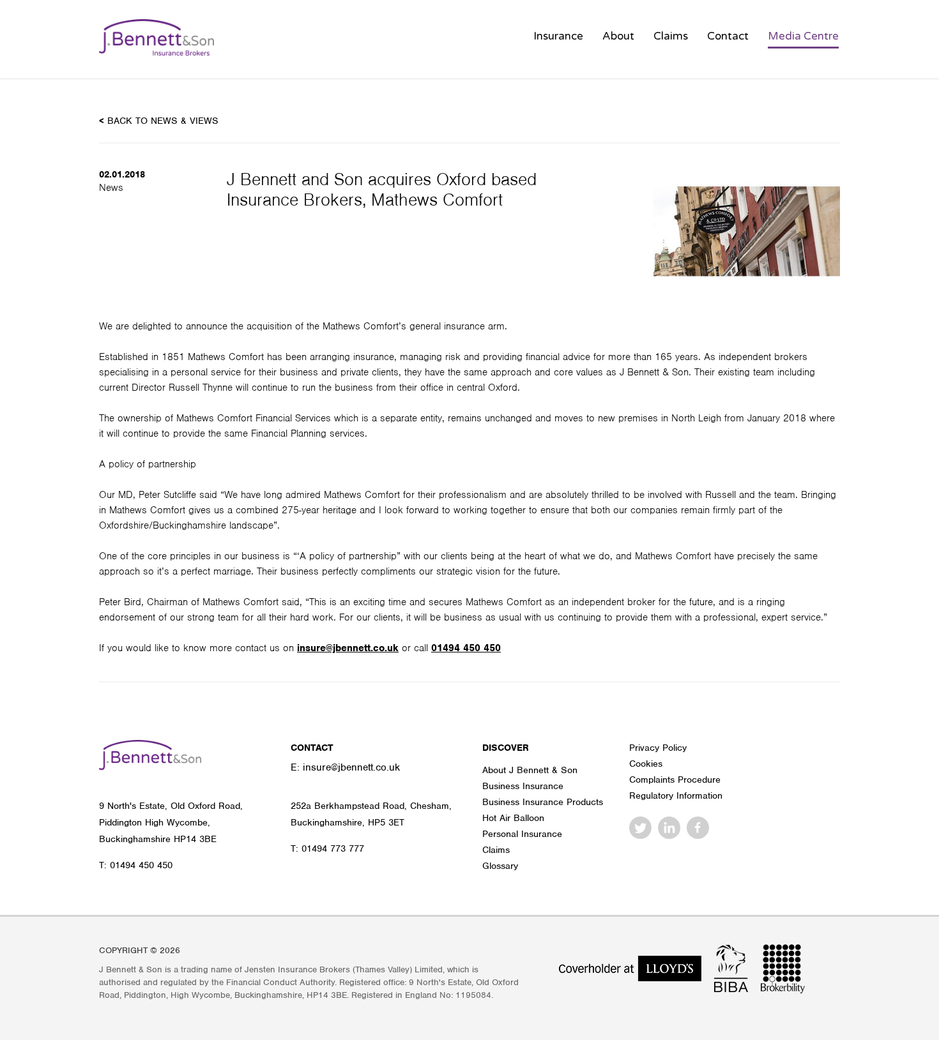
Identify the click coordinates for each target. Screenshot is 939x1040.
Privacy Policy (658, 747)
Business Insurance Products (542, 802)
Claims (670, 36)
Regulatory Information (675, 795)
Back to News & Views (158, 120)
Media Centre (803, 36)
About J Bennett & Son (529, 770)
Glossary (500, 865)
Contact (728, 36)
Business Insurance (522, 786)
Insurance (558, 36)
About (618, 36)
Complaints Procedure (675, 779)
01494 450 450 (466, 648)
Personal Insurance (522, 834)
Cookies (645, 763)
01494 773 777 (333, 848)
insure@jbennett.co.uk (348, 648)
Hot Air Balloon (513, 818)
